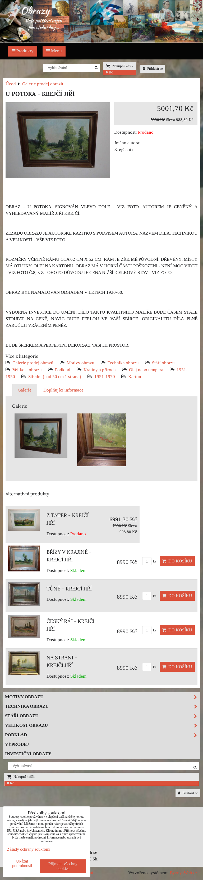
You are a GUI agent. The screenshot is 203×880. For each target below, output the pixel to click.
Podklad (62, 369)
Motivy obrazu (80, 362)
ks (154, 561)
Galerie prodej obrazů (32, 362)
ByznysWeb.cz (183, 872)
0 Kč (109, 72)
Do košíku (179, 561)
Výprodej (17, 744)
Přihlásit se (154, 69)
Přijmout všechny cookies (62, 866)
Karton (134, 376)
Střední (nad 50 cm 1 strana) (54, 376)
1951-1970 (104, 376)
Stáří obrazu (163, 362)
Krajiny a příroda (100, 369)
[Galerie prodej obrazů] (101, 41)
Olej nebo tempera (146, 369)
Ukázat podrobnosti (22, 863)
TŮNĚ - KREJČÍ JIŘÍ (69, 588)
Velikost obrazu (27, 369)
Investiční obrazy (28, 753)
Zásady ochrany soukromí (28, 849)
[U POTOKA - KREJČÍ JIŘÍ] (58, 141)
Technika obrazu (123, 362)
